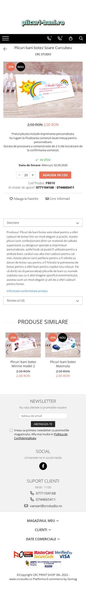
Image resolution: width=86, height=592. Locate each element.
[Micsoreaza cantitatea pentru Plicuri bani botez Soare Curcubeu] (19, 175)
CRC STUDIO (43, 54)
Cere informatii (59, 199)
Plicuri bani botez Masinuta (63, 364)
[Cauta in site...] (81, 38)
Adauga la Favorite (25, 199)
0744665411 (45, 499)
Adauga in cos (55, 175)
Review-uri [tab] (15, 300)
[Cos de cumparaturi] (70, 38)
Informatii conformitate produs (27, 291)
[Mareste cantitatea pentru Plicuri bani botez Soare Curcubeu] (32, 175)
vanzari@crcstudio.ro (45, 506)
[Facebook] (43, 466)
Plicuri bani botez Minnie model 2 (23, 364)
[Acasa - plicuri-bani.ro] (43, 23)
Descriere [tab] (13, 223)
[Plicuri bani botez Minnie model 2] (23, 344)
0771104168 (45, 493)
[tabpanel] (43, 90)
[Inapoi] (3, 49)
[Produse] (6, 39)
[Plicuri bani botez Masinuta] (62, 344)
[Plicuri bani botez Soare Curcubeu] (43, 90)
